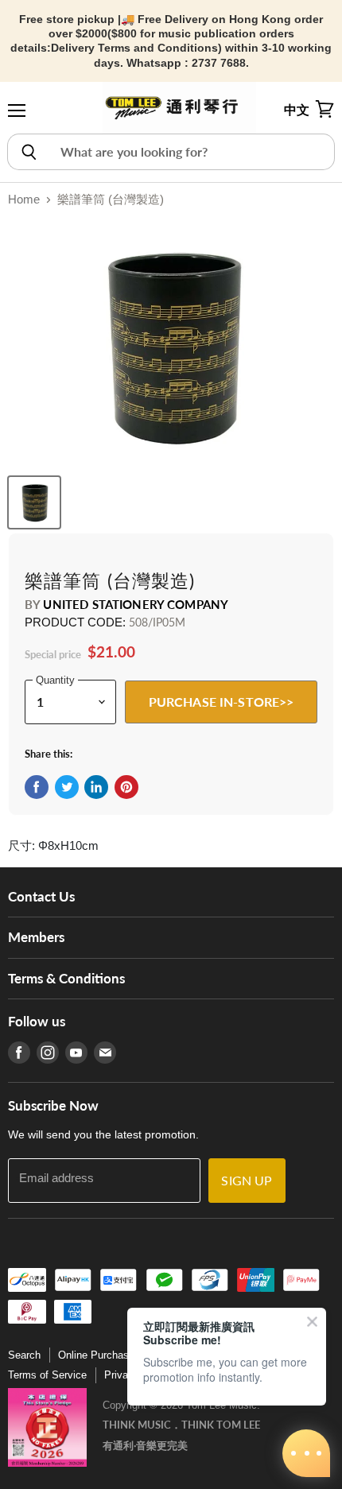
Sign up (246, 1180)
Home (24, 199)
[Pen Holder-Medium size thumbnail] (34, 502)
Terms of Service (47, 1375)
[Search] (28, 152)
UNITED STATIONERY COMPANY (135, 604)
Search (24, 1355)
